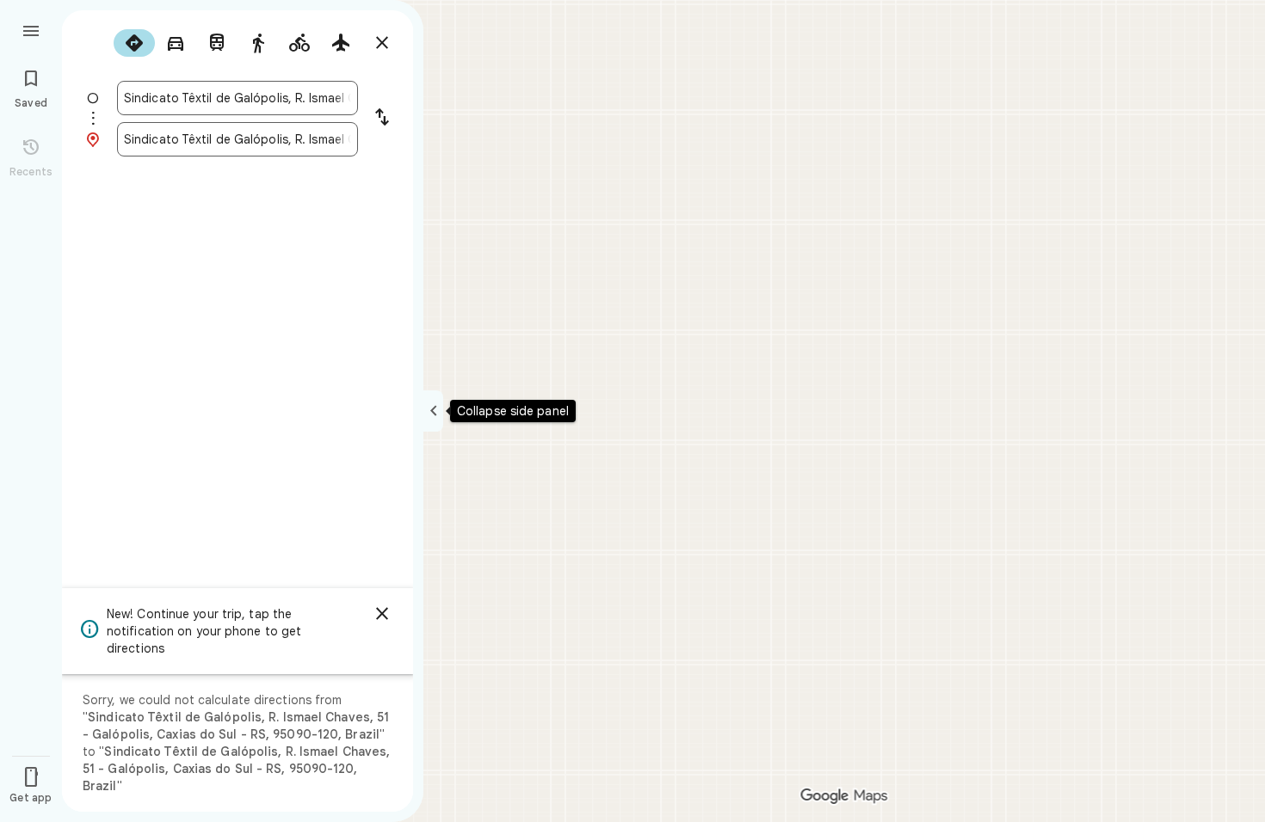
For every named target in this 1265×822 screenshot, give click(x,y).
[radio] (134, 43)
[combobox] (237, 98)
